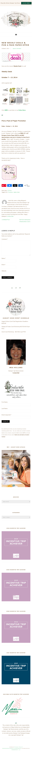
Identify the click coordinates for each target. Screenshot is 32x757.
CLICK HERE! (26, 3)
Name (4, 258)
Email (4, 264)
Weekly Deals (16, 192)
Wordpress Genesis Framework (11, 748)
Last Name (5, 408)
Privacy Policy (18, 747)
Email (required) (6, 414)
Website (4, 271)
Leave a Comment (17, 48)
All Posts (9, 190)
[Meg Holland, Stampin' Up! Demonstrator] (16, 26)
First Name (5, 402)
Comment (5, 239)
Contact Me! (10, 216)
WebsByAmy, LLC (16, 749)
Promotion (10, 192)
